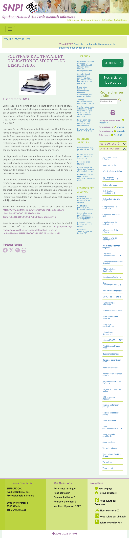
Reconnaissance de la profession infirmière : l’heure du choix (86, 177)
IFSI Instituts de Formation (108, 304)
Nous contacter (62, 493)
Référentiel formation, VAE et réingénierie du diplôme (84, 200)
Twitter (120, 127)
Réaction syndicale (110, 368)
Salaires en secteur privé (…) (110, 414)
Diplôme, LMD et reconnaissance (109, 239)
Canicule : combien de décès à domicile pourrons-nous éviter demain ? (56, 44)
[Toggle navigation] (10, 29)
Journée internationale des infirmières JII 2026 (85, 102)
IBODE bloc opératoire (111, 297)
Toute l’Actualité (109, 144)
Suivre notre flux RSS (110, 522)
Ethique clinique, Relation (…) (109, 270)
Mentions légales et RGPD (67, 506)
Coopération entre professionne (109, 223)
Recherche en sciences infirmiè (112, 375)
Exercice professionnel (111, 277)
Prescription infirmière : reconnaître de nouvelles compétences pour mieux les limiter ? (85, 92)
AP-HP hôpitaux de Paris (112, 171)
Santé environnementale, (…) (112, 428)
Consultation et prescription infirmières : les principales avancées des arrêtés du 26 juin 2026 (85, 79)
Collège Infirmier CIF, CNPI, (111, 200)
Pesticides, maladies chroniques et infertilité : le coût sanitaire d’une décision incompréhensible (85, 66)
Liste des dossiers (110, 149)
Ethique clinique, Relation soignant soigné (84, 224)
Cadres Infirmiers (109, 185)
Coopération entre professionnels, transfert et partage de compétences (85, 216)
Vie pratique (107, 462)
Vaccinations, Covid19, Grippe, (111, 455)
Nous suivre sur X (109, 510)
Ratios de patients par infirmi (111, 361)
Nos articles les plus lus (113, 80)
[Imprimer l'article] (24, 251)
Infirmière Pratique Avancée (110, 318)
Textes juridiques (109, 448)
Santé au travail (109, 420)
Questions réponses (110, 354)
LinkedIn (120, 131)
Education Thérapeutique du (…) (111, 254)
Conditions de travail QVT (111, 216)
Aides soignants (109, 165)
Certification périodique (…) (108, 192)
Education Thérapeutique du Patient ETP (84, 231)
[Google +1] (17, 251)
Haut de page (105, 488)
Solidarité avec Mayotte (83, 163)
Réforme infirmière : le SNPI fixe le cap (85, 130)
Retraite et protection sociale (111, 390)
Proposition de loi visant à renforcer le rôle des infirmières (85, 169)
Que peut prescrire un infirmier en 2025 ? (85, 149)
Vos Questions (63, 483)
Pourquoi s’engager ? (65, 501)
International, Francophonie (108, 333)
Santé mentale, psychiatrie (108, 435)
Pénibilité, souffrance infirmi (111, 347)
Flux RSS (117, 135)
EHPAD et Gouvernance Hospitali (112, 262)
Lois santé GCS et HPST (112, 340)
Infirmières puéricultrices (108, 325)
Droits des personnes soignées (111, 247)
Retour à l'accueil (107, 493)
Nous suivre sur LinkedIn (112, 516)
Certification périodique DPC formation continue (85, 208)
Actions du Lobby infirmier (109, 158)
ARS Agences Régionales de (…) (110, 178)
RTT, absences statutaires (108, 398)
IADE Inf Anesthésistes (112, 291)
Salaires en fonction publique (110, 406)
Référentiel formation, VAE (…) (111, 383)
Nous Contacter (22, 483)
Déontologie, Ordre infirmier (110, 231)
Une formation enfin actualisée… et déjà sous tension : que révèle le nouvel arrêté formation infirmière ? (85, 112)
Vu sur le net (107, 468)
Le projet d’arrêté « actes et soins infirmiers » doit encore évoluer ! (84, 123)
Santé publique (108, 442)
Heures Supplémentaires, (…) (111, 284)
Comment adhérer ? (64, 497)
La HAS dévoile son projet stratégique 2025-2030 (85, 157)
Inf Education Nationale (112, 311)
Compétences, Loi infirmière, (109, 208)
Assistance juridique (65, 488)
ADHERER (112, 63)
